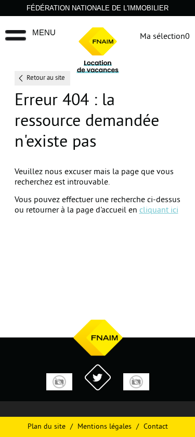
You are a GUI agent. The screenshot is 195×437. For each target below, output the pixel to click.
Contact (156, 426)
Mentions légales (104, 426)
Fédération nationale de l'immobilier (97, 8)
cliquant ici (158, 210)
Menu (44, 32)
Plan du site (47, 426)
